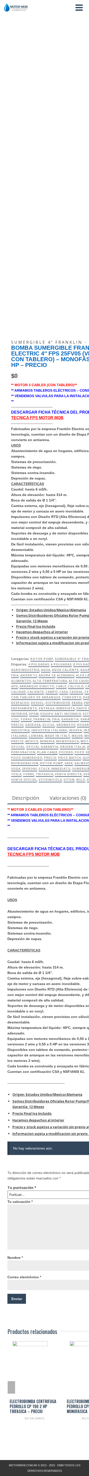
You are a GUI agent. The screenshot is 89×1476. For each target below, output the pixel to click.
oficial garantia (42, 747)
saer (69, 763)
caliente (35, 692)
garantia (70, 719)
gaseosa (33, 725)
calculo (76, 686)
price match (69, 758)
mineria (47, 741)
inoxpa (75, 730)
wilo (80, 780)
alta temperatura (50, 681)
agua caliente (65, 670)
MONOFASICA (67, 741)
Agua (45, 670)
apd (14, 686)
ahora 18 (47, 675)
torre (28, 774)
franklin (42, 719)
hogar (83, 725)
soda (16, 769)
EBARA (77, 703)
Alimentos (21, 681)
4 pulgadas (38, 664)
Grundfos (65, 725)
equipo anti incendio (60, 714)
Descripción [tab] (25, 798)
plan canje (47, 752)
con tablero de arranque (36, 697)
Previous (11, 1387)
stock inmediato (55, 769)
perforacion (23, 752)
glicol (48, 725)
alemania (65, 675)
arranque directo (37, 686)
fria (56, 719)
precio (50, 758)
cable (61, 686)
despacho (20, 703)
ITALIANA (19, 736)
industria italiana (49, 730)
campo (51, 692)
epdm (34, 714)
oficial (18, 747)
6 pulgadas (61, 664)
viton (69, 780)
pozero (66, 752)
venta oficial (24, 780)
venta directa (68, 774)
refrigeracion (25, 763)
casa (63, 692)
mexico (32, 741)
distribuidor (57, 703)
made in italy (57, 736)
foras (26, 719)
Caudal (76, 692)
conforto (72, 697)
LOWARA (36, 736)
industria (20, 730)
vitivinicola (50, 780)
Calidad (18, 692)
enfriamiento (24, 708)
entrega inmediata (57, 708)
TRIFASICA (44, 774)
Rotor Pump (41, 659)
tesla (16, 774)
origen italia (72, 747)
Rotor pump (51, 763)
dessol (37, 703)
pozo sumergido (27, 758)
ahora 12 (28, 675)
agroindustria (25, 670)
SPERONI (29, 769)
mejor (77, 736)
